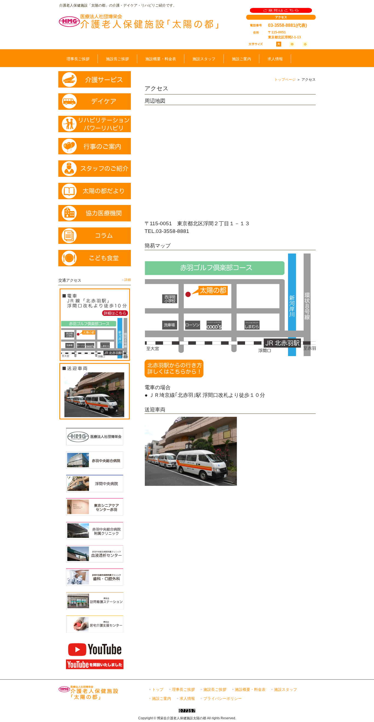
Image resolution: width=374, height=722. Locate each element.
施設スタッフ (285, 690)
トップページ (285, 79)
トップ (157, 690)
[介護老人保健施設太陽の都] (139, 28)
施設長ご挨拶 (214, 690)
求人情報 (187, 699)
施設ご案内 (161, 699)
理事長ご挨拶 (183, 690)
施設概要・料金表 (250, 690)
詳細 (127, 279)
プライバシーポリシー (222, 699)
